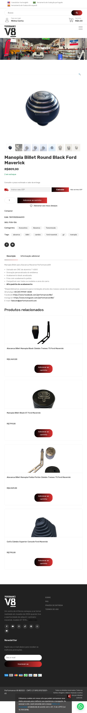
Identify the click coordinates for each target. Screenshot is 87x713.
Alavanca (36, 228)
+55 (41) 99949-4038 (22, 292)
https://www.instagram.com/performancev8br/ (34, 298)
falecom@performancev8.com (24, 301)
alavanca (16, 235)
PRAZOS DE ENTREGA (54, 605)
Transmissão (51, 228)
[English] (8, 2)
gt (63, 235)
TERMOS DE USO (52, 609)
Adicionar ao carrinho (32, 200)
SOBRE (48, 597)
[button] (80, 74)
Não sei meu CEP (76, 189)
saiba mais (32, 620)
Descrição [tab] (11, 256)
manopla (73, 235)
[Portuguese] (34, 2)
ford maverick (51, 235)
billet (27, 235)
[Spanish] (8, 5)
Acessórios (23, 228)
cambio (38, 235)
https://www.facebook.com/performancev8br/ (33, 295)
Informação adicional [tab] (30, 256)
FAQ (46, 601)
